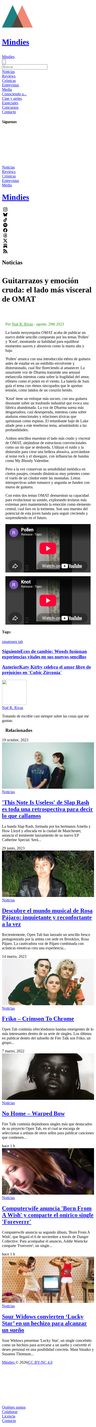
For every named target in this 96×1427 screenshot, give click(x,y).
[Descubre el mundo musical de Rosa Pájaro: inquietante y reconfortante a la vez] (48, 895)
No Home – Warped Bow (33, 1113)
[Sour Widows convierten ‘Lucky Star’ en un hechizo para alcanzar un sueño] (48, 1301)
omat (6, 642)
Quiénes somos (14, 1407)
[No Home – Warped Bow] (48, 1098)
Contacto (9, 112)
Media (7, 89)
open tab (16, 642)
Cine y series (12, 98)
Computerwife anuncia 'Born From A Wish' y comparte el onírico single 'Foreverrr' (48, 1215)
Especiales (10, 103)
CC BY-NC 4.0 (40, 1362)
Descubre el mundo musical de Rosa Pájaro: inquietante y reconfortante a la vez (47, 917)
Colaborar (9, 1412)
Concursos (10, 107)
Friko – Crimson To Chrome (38, 1018)
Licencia (8, 1416)
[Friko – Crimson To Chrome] (48, 1004)
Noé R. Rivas (22, 324)
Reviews (9, 76)
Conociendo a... (14, 94)
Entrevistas (10, 85)
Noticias (8, 72)
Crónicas (9, 80)
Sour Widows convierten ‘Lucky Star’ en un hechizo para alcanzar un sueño (44, 1323)
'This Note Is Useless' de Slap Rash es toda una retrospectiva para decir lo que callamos (47, 809)
